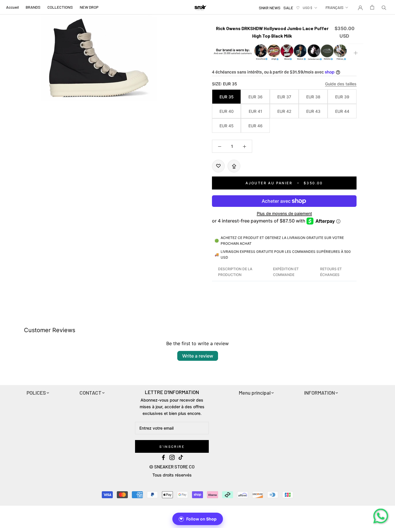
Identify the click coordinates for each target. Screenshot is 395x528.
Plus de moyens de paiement (284, 213)
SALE (288, 7)
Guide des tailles (341, 83)
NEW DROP (89, 7)
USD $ (307, 7)
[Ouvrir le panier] (372, 7)
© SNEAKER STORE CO (172, 466)
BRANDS (33, 7)
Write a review (197, 356)
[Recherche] (384, 7)
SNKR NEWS (269, 7)
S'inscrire (171, 446)
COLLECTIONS (60, 7)
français (335, 7)
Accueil (12, 7)
